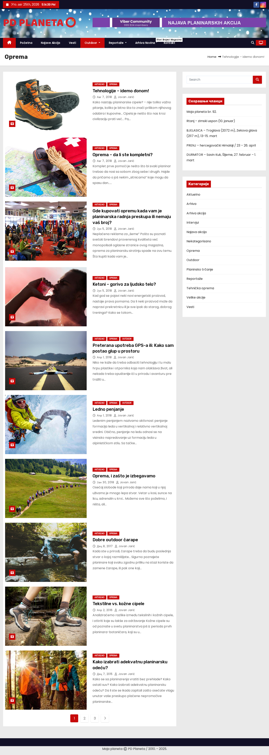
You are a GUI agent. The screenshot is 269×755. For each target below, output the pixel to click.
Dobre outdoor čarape (115, 539)
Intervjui (192, 222)
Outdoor (91, 43)
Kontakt (169, 43)
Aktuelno (99, 84)
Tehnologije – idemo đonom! (121, 90)
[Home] (9, 43)
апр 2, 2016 (105, 610)
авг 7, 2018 (105, 97)
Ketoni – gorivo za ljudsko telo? (124, 284)
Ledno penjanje (108, 409)
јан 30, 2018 (106, 482)
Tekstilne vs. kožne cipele (118, 603)
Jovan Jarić (125, 97)
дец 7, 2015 (105, 674)
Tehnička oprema (200, 288)
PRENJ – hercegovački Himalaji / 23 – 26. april (221, 145)
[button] (252, 42)
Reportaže (116, 43)
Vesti (72, 43)
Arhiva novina (147, 41)
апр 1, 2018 (105, 357)
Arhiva (191, 204)
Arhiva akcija (196, 213)
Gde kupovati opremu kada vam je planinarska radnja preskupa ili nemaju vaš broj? (132, 216)
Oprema (113, 84)
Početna (26, 43)
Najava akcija (196, 232)
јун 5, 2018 (105, 229)
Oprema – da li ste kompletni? (123, 154)
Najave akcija (50, 43)
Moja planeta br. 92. (201, 111)
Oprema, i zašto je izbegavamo (124, 476)
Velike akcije (195, 297)
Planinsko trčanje (199, 269)
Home (212, 57)
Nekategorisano (198, 241)
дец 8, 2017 (105, 546)
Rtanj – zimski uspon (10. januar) (210, 121)
